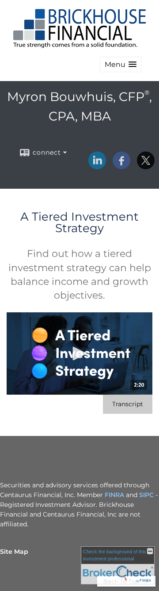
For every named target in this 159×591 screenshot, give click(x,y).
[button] (120, 64)
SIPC (146, 495)
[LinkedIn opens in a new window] (97, 166)
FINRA (114, 495)
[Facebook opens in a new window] (121, 166)
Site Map (14, 552)
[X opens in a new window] (146, 166)
